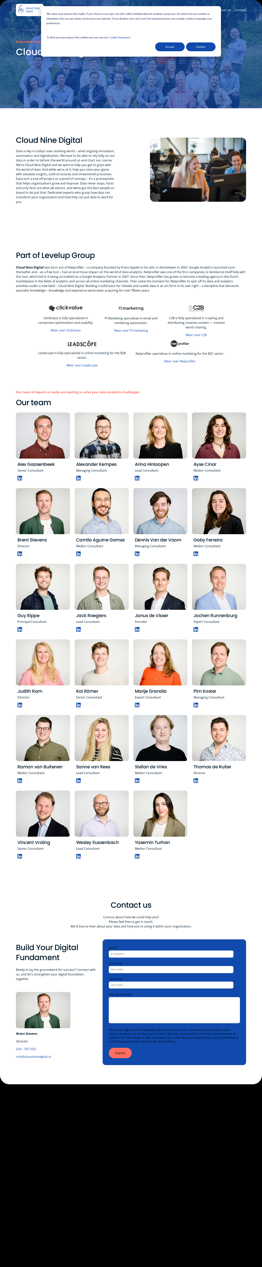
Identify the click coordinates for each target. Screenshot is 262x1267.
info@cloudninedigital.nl (33, 1057)
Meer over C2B (196, 335)
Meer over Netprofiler (180, 361)
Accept (170, 46)
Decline (200, 46)
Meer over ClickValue (66, 330)
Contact (240, 10)
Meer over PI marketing (131, 330)
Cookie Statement (120, 37)
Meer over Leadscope (82, 365)
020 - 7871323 (26, 1049)
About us (224, 10)
